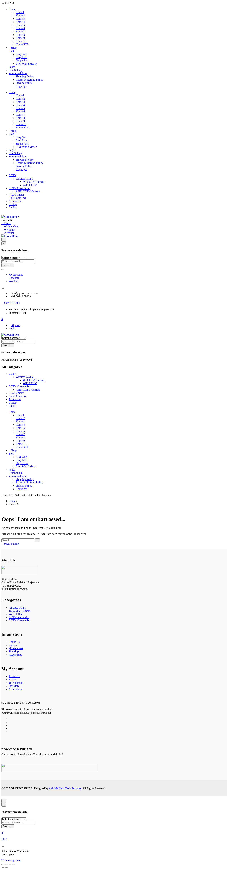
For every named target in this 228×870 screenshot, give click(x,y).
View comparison (11, 860)
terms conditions (18, 73)
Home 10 (21, 41)
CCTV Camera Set (19, 188)
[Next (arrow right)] (6, 867)
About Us (14, 641)
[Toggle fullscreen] (6, 864)
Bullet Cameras (17, 197)
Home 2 (20, 15)
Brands (13, 645)
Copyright (21, 86)
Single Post (22, 60)
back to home (11, 543)
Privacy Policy (24, 82)
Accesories (15, 201)
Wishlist (13, 281)
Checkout (14, 277)
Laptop (13, 204)
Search (7, 265)
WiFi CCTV (30, 184)
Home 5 (20, 25)
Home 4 (20, 21)
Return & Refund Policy (29, 79)
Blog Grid (21, 54)
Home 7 (20, 31)
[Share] (10, 864)
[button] (10, 302)
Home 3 (20, 18)
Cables (12, 207)
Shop (14, 47)
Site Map (14, 651)
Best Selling (15, 70)
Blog (11, 50)
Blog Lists (21, 57)
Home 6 (20, 28)
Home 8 (20, 34)
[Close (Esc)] (13, 864)
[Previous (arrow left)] (2, 867)
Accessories (15, 654)
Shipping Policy (25, 76)
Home (12, 9)
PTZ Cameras (16, 194)
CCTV (12, 175)
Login (12, 328)
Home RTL (22, 44)
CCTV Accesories (19, 617)
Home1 (20, 12)
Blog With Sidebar (26, 63)
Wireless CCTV (25, 178)
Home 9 (20, 37)
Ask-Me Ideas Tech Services (65, 788)
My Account (16, 274)
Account (9, 232)
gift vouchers (16, 648)
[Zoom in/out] (2, 864)
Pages (12, 66)
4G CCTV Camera (33, 181)
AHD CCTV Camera (28, 191)
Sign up (15, 325)
